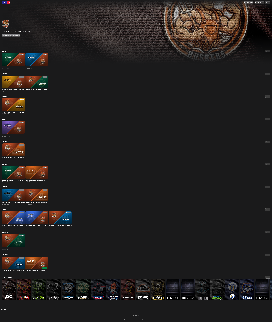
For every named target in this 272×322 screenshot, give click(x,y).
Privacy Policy (147, 312)
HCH (248, 3)
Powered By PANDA (158, 319)
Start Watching (6, 35)
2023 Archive (120, 312)
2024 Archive (127, 312)
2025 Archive (134, 312)
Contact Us (140, 312)
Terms (152, 312)
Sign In (267, 2)
